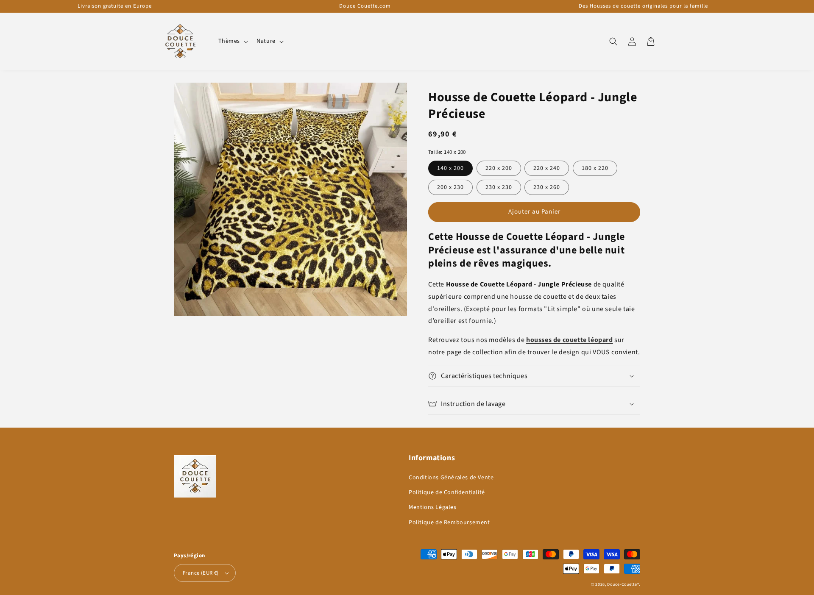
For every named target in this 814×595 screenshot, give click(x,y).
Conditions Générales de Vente (451, 477)
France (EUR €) (201, 573)
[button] (232, 41)
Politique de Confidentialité (447, 492)
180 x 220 (595, 168)
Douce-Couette (622, 584)
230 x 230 (498, 187)
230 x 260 (546, 187)
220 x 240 (546, 168)
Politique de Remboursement (449, 522)
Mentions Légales (433, 507)
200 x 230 (450, 187)
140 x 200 (450, 168)
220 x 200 (498, 168)
